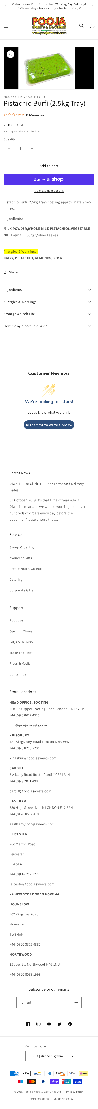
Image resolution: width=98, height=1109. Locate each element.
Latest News (20, 472)
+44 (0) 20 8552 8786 (25, 814)
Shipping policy (64, 1098)
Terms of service (39, 1098)
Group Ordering (22, 547)
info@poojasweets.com (28, 725)
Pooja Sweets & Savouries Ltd (42, 1091)
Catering (16, 579)
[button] (6, 26)
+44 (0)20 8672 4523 (24, 715)
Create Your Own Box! (26, 569)
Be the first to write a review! (49, 425)
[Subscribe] (76, 1002)
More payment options (49, 190)
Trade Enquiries (21, 653)
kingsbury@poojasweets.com (33, 758)
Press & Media (20, 663)
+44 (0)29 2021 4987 (24, 781)
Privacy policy (75, 1091)
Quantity (9, 139)
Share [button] (13, 272)
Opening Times (21, 631)
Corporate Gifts (21, 590)
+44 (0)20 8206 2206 (24, 748)
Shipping (9, 131)
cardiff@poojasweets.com (30, 791)
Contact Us (18, 674)
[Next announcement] (93, 6)
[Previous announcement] (5, 6)
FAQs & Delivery (21, 642)
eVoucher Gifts (21, 558)
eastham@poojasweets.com (32, 824)
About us (17, 620)
